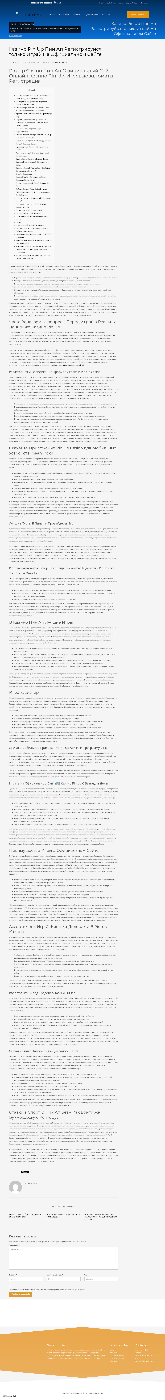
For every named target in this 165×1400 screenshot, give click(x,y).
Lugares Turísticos (132, 3)
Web (86, 1275)
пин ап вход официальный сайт (72, 365)
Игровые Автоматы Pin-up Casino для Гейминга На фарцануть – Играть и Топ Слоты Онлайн (32, 122)
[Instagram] (22, 3)
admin (14, 62)
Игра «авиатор (22, 132)
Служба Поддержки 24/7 (26, 174)
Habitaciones (110, 3)
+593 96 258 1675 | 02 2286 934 (42, 3)
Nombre (13, 1275)
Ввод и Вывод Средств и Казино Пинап (32, 159)
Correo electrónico (55, 1275)
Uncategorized (27, 24)
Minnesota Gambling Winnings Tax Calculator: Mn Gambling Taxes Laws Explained (100, 1216)
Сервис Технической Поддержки (29, 213)
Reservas (120, 3)
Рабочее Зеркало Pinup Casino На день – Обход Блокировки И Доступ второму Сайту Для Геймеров (34, 192)
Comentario (14, 1245)
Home (101, 3)
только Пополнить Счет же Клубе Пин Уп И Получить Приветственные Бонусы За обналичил (34, 249)
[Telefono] (26, 3)
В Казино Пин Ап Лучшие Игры (28, 129)
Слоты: (19, 222)
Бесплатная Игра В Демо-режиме (29, 210)
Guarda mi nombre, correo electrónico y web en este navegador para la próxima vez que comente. (47, 1289)
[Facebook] (18, 3)
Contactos (144, 3)
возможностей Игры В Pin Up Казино (31, 225)
